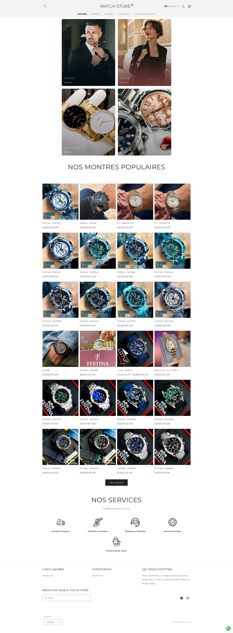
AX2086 (46, 370)
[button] (45, 6)
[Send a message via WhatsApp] (228, 628)
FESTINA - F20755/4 (126, 272)
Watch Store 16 (185, 622)
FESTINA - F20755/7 (126, 321)
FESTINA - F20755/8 (51, 321)
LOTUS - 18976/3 (124, 370)
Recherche (47, 575)
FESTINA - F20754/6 (89, 321)
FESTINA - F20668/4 (163, 468)
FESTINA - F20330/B (164, 419)
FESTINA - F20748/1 (89, 370)
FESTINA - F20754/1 (51, 272)
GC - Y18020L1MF (162, 223)
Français (50, 622)
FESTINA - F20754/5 (89, 272)
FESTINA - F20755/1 (51, 223)
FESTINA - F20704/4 (89, 419)
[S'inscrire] (88, 598)
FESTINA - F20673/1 (51, 468)
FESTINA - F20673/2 (89, 468)
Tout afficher (116, 482)
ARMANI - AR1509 (88, 223)
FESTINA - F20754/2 (163, 321)
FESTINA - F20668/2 (126, 468)
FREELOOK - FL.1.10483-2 (166, 370)
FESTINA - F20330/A (126, 419)
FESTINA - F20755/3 (163, 272)
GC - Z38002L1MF (125, 223)
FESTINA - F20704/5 (51, 419)
